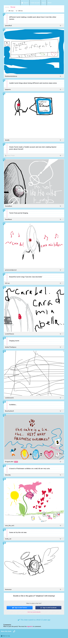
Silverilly (8, 475)
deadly (7, 140)
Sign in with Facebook (49, 607)
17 (4, 529)
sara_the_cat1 (9, 525)
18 (4, 543)
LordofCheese (9, 334)
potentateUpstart (11, 270)
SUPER (16, 461)
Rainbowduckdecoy (11, 76)
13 (4, 401)
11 (4, 338)
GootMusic (8, 219)
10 (4, 287)
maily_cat (8, 539)
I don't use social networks (34, 612)
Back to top (6, 636)
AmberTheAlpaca (10, 347)
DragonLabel (9, 461)
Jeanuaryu (8, 589)
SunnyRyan (8, 206)
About (49, 3)
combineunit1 (9, 398)
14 (4, 415)
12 (4, 351)
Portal (13, 7)
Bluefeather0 (9, 411)
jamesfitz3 (8, 25)
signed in (30, 626)
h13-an (7, 283)
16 (4, 479)
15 (4, 465)
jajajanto (8, 89)
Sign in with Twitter (20, 607)
